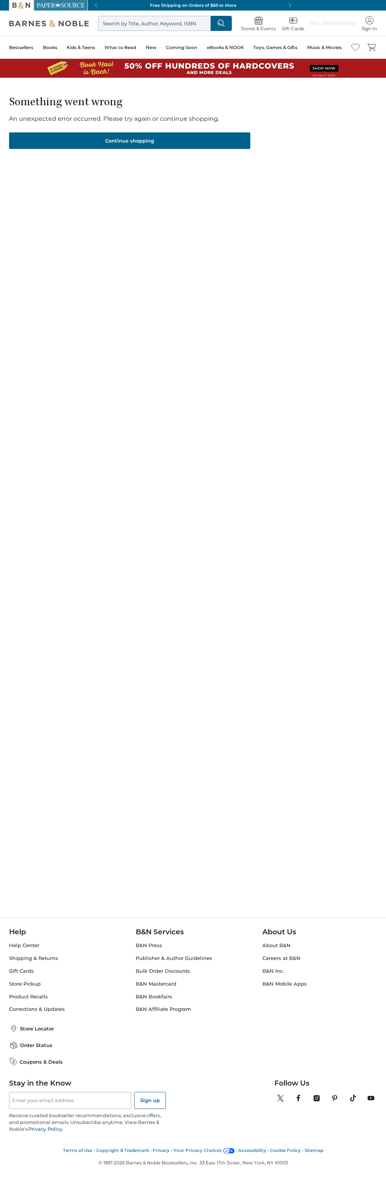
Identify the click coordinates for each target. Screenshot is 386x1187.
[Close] (10, 52)
